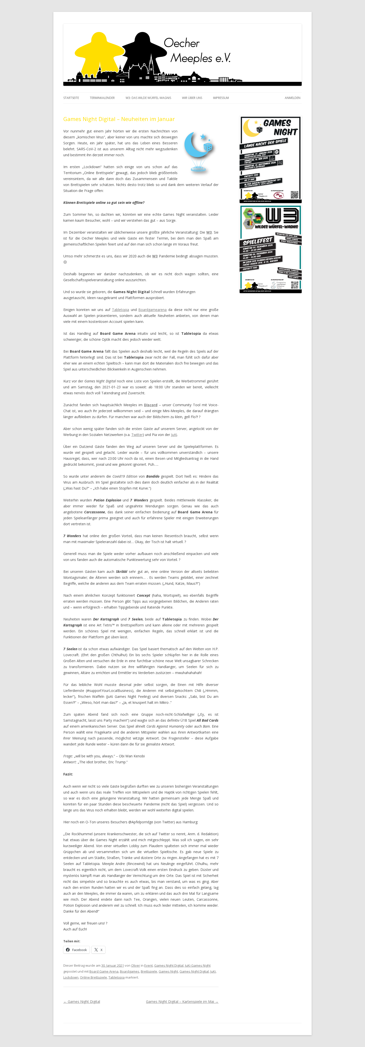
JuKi (174, 434)
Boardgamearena (152, 309)
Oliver (135, 965)
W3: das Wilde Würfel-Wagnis (148, 98)
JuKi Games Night (198, 965)
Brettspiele (149, 971)
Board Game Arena (103, 971)
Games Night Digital (168, 965)
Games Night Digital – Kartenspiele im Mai (182, 1001)
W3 (209, 232)
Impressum (221, 98)
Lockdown (70, 977)
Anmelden (292, 98)
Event (148, 965)
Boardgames (129, 971)
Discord (150, 404)
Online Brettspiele (93, 977)
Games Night (168, 971)
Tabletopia (120, 309)
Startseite (71, 98)
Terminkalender (102, 98)
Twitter (137, 434)
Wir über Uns (192, 98)
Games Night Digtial (194, 971)
